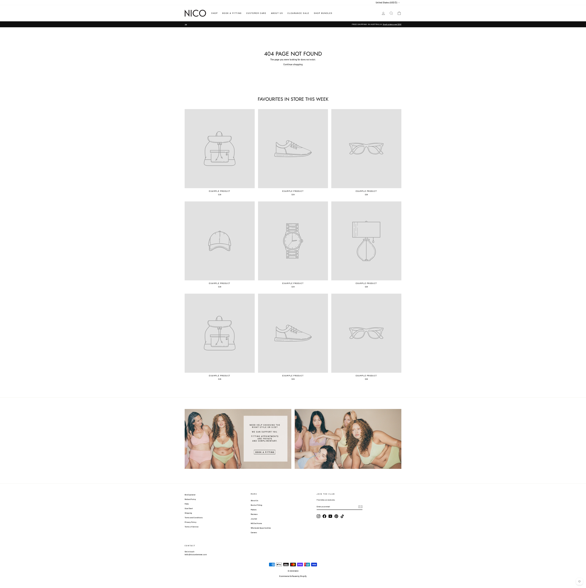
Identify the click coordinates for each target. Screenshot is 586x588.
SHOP (214, 13)
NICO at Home (256, 523)
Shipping (188, 513)
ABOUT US (277, 13)
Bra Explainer (190, 495)
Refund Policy (190, 499)
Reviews (254, 514)
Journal (254, 519)
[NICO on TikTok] (342, 516)
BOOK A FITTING (232, 13)
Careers (254, 532)
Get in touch (189, 551)
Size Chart (189, 508)
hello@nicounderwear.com (196, 554)
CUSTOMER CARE (256, 13)
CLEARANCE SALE (298, 13)
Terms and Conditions (194, 517)
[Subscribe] (360, 506)
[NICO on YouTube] (330, 516)
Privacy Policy (190, 522)
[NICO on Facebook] (324, 516)
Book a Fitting (256, 505)
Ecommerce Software (288, 576)
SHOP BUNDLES (323, 13)
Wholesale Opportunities (261, 528)
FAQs (187, 504)
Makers (254, 509)
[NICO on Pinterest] (336, 516)
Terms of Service (192, 527)
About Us (254, 500)
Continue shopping (293, 64)
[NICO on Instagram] (318, 516)
